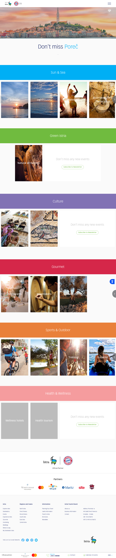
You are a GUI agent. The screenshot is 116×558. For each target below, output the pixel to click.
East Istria (22, 519)
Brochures (45, 517)
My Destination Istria (8, 530)
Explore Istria (6, 508)
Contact (67, 514)
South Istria (23, 517)
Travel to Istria (46, 514)
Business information (70, 511)
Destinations (6, 511)
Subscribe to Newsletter (73, 167)
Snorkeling (6, 522)
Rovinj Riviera (23, 514)
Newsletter (45, 519)
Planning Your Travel (47, 508)
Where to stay (6, 528)
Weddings (5, 525)
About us (67, 508)
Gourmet (5, 519)
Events (5, 514)
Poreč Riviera (23, 511)
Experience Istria (7, 517)
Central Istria (23, 522)
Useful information (47, 511)
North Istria (23, 508)
